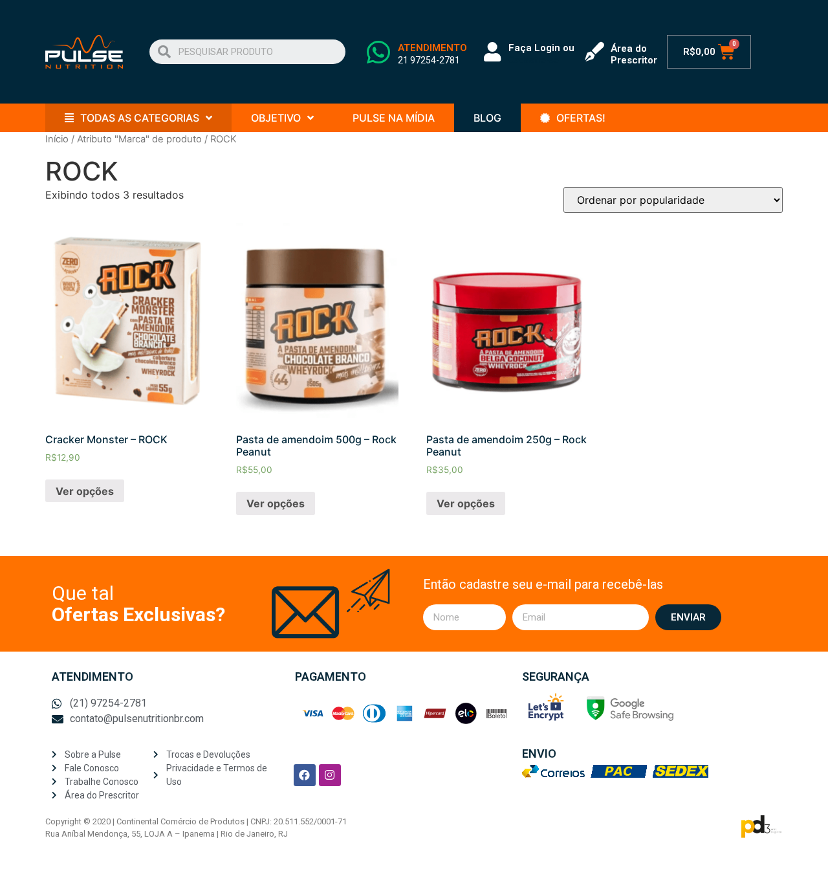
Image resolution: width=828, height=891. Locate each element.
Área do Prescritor (634, 54)
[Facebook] (305, 775)
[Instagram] (330, 775)
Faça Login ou (541, 48)
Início (57, 139)
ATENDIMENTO (432, 48)
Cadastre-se (533, 60)
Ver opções (85, 491)
